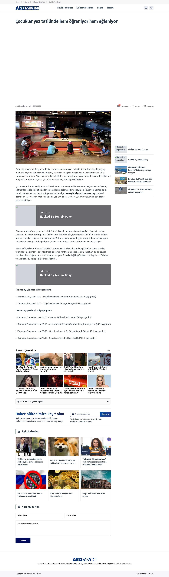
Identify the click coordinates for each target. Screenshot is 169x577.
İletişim (26, 2)
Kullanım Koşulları (39, 2)
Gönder (23, 540)
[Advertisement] (134, 127)
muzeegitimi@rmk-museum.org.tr (81, 193)
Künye (17, 2)
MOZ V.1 (150, 574)
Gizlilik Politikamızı (78, 421)
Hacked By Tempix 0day (56, 216)
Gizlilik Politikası (54, 2)
